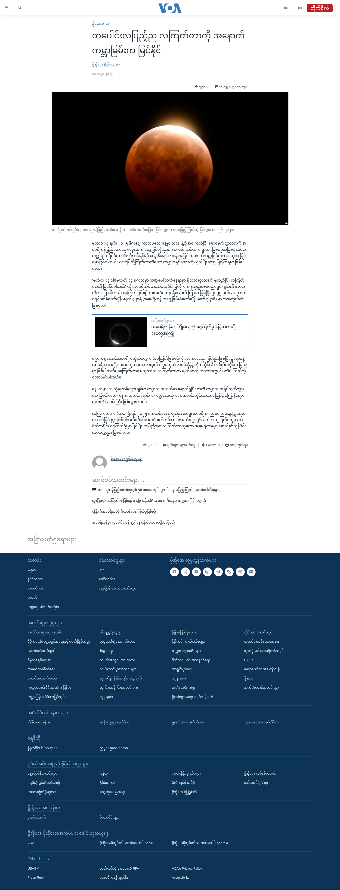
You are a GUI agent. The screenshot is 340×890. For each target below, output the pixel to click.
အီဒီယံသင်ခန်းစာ (39, 722)
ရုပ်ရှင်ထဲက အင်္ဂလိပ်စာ (188, 722)
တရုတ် (32, 597)
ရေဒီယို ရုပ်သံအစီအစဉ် (44, 783)
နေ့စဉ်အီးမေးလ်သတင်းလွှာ (117, 588)
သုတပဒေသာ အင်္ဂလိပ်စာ (261, 722)
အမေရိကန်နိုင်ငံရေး (41, 669)
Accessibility (180, 878)
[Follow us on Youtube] (196, 571)
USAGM (33, 868)
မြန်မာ (32, 570)
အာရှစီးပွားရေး (182, 669)
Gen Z (248, 660)
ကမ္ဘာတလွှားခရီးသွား (186, 651)
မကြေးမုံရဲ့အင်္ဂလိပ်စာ (114, 722)
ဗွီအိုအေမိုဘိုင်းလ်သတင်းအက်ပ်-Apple (126, 843)
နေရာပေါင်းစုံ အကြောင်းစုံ (262, 669)
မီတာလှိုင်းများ (109, 817)
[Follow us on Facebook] (174, 571)
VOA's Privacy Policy (187, 868)
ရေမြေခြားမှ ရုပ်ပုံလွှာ (186, 773)
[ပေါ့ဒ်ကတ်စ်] (240, 571)
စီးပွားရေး (106, 651)
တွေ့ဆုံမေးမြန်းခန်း (112, 792)
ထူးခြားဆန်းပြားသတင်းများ (119, 687)
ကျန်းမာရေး (180, 678)
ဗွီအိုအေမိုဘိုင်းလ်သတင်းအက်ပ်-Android (200, 843)
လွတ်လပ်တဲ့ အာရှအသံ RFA (119, 868)
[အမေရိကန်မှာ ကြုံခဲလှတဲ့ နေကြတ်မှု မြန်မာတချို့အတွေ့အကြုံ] (121, 332)
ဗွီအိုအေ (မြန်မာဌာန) (106, 64)
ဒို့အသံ (248, 678)
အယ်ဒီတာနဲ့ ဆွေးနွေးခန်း (45, 632)
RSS (102, 570)
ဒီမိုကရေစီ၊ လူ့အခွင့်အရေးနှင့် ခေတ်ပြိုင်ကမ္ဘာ (59, 641)
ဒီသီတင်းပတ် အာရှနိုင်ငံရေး (191, 660)
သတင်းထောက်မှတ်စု (42, 678)
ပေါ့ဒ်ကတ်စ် (107, 579)
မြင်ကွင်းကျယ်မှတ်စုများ (188, 641)
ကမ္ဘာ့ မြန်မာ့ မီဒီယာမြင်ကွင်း (47, 697)
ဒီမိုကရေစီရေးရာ (39, 660)
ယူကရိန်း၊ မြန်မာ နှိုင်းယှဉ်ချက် (121, 678)
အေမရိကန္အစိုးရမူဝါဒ (114, 878)
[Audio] (286, 8)
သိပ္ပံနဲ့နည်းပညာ (110, 632)
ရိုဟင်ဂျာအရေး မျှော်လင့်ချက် (192, 697)
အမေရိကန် (35, 588)
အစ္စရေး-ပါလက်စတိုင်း (43, 607)
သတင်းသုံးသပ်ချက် (42, 651)
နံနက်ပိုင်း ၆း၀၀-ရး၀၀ (43, 748)
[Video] (300, 8)
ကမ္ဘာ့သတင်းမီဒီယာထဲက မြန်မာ (49, 687)
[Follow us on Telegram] (218, 571)
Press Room (37, 878)
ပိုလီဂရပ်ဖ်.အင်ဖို (183, 783)
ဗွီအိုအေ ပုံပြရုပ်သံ (184, 792)
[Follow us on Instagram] (207, 571)
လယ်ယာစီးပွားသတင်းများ (118, 669)
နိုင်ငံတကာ (100, 23)
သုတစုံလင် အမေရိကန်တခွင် (264, 651)
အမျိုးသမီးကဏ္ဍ (183, 687)
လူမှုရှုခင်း (106, 697)
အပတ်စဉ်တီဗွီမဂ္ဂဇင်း (42, 792)
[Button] (202, 86)
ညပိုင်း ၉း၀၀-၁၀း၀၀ (114, 748)
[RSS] (229, 571)
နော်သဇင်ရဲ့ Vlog (256, 783)
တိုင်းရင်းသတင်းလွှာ (258, 632)
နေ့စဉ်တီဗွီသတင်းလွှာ (42, 773)
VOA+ (32, 843)
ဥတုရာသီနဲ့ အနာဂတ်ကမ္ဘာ (117, 641)
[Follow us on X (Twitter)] (185, 571)
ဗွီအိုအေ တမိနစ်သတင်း (260, 773)
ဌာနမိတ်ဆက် (37, 817)
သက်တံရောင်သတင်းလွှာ (261, 687)
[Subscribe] (251, 571)
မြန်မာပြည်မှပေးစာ (184, 632)
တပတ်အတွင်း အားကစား (117, 660)
